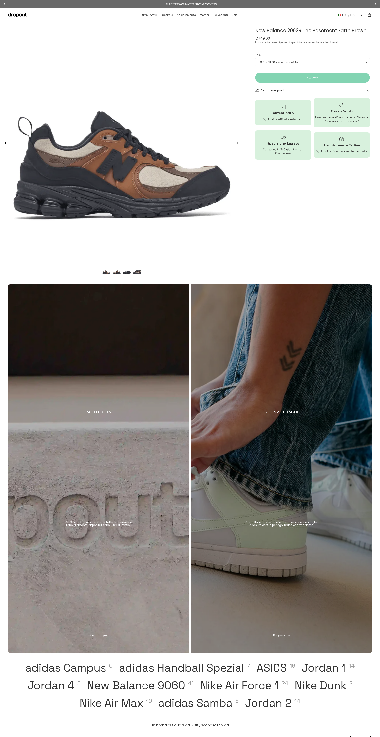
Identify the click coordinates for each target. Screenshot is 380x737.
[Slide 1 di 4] (106, 271)
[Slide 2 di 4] (116, 271)
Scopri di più (98, 635)
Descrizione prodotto (275, 91)
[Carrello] (369, 15)
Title (258, 55)
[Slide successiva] (239, 143)
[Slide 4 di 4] (137, 271)
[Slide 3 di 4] (127, 271)
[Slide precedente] (4, 143)
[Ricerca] (361, 15)
